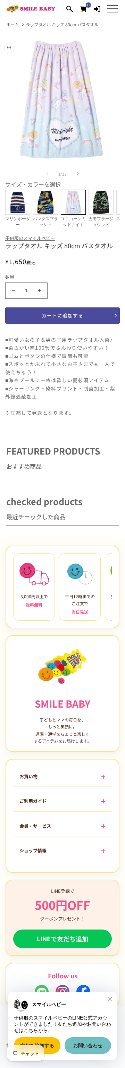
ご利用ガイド (33, 801)
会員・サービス (35, 826)
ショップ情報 (33, 850)
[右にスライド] (77, 173)
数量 (10, 276)
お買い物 (28, 776)
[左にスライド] (47, 173)
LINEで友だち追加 (62, 938)
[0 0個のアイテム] (83, 8)
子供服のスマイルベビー (30, 238)
